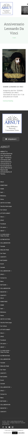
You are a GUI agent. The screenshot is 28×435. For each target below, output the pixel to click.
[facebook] (3, 427)
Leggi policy (21, 433)
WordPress (6, 424)
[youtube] (9, 427)
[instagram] (12, 427)
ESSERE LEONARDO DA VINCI (13, 87)
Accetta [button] (15, 432)
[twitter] (6, 427)
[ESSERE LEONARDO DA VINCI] (14, 66)
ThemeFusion (5, 422)
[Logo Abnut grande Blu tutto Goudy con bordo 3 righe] (6, 3)
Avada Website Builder (16, 421)
